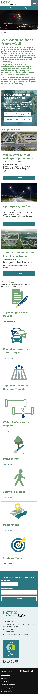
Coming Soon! (8, 322)
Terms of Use (5, 675)
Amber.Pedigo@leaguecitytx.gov (16, 634)
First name (5, 580)
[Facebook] (4, 662)
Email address (7, 589)
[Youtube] (17, 662)
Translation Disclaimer (8, 685)
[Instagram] (8, 662)
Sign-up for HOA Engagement (17, 114)
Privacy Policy (5, 671)
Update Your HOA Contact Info (18, 119)
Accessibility (5, 678)
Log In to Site (12, 691)
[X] (12, 662)
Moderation (5, 681)
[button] (34, 3)
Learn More (7, 358)
